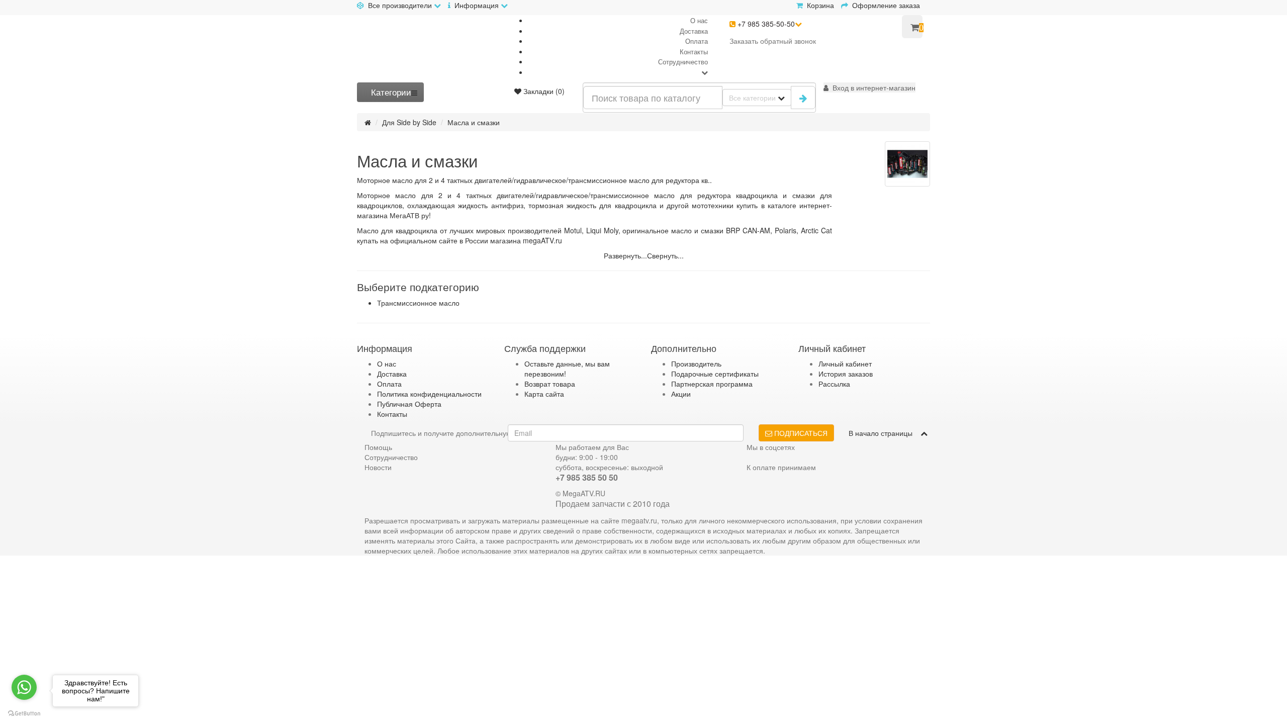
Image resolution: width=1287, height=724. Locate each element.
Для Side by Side (409, 122)
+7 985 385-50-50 (765, 24)
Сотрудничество (683, 61)
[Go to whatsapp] (24, 687)
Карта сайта (544, 394)
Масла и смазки (473, 122)
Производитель (696, 363)
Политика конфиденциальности (429, 394)
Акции (681, 394)
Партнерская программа (712, 384)
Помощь (378, 447)
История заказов (845, 374)
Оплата (696, 41)
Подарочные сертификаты (715, 374)
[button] (869, 87)
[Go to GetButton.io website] (24, 713)
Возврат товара (549, 384)
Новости (378, 467)
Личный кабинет (845, 363)
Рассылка (834, 384)
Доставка (694, 31)
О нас (699, 20)
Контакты (694, 51)
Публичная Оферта (409, 404)
